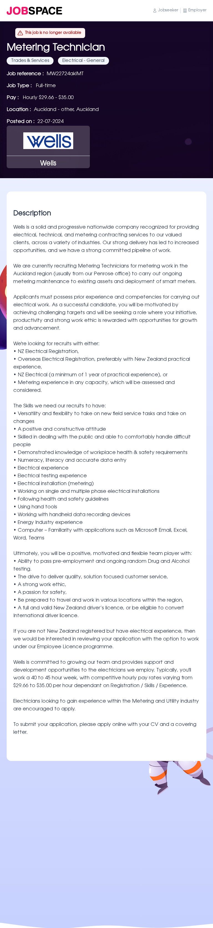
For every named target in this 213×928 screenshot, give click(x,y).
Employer (197, 10)
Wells (48, 163)
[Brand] (34, 11)
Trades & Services (30, 61)
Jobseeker (168, 10)
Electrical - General (83, 61)
